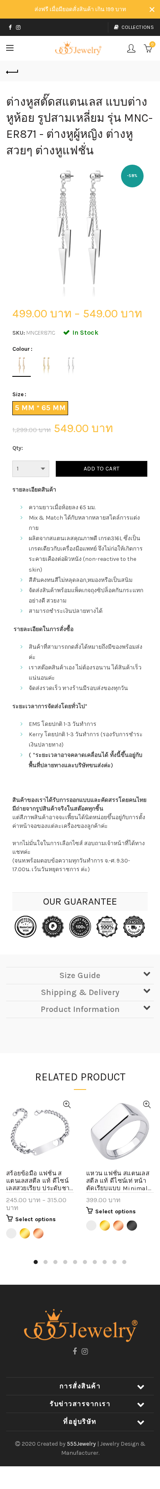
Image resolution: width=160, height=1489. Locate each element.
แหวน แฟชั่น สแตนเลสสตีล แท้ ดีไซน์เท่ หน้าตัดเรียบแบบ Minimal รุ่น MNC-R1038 (117, 1181)
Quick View (66, 1104)
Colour (21, 349)
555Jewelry (82, 1443)
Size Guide (80, 975)
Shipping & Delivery (80, 992)
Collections (137, 27)
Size (18, 394)
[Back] (12, 71)
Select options (35, 1219)
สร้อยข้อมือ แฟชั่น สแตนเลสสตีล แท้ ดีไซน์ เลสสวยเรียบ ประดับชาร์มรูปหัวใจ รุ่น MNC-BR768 (39, 1181)
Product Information (80, 1009)
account (131, 48)
